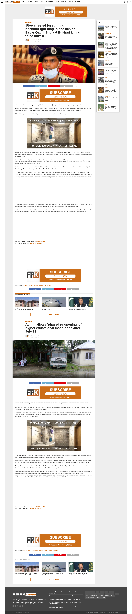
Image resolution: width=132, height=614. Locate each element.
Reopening (55, 550)
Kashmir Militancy (99, 593)
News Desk (34, 39)
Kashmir (31, 285)
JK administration (90, 597)
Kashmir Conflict (90, 593)
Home (87, 612)
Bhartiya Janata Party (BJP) (96, 595)
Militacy (44, 285)
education (34, 550)
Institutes (40, 550)
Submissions (102, 612)
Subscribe (78, 1)
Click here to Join (40, 241)
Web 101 (63, 1)
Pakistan (107, 593)
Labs (42, 1)
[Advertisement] (54, 191)
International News (100, 597)
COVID (112, 593)
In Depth (30, 1)
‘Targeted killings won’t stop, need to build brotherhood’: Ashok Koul (26, 308)
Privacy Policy (110, 612)
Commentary (49, 1)
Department (26, 550)
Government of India (109, 595)
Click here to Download (35, 243)
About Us (70, 1)
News (23, 1)
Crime (87, 595)
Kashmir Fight (38, 285)
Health (116, 593)
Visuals (36, 1)
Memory (57, 1)
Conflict (25, 285)
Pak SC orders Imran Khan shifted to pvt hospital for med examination (80, 308)
